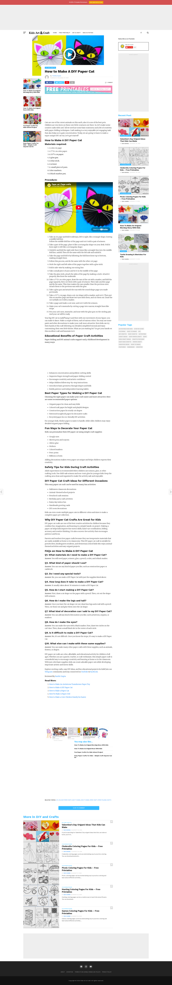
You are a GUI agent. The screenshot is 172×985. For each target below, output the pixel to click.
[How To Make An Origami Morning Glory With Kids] (32, 88)
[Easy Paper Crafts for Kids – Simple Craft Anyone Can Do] (32, 141)
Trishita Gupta (56, 75)
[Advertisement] (86, 17)
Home (55, 32)
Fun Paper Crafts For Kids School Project (30, 126)
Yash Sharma (67, 873)
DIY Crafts (122, 334)
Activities (142, 334)
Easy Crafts (132, 334)
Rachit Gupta (60, 676)
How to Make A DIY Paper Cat (61, 687)
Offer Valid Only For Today (96, 2)
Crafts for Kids (138, 339)
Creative (139, 347)
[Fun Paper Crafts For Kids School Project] (32, 123)
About (63, 972)
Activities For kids (125, 328)
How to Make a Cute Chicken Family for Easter (67, 697)
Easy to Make (76, 800)
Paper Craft (93, 800)
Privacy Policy (106, 972)
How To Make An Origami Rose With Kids (31, 109)
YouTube (84, 672)
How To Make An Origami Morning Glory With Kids (31, 91)
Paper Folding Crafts (104, 800)
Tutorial (122, 331)
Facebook (94, 672)
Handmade (130, 347)
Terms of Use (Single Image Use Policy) (87, 972)
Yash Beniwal (67, 830)
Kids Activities (88, 32)
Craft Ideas (123, 336)
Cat (57, 800)
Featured (122, 347)
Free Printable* (64, 32)
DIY (59, 800)
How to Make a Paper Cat (59, 691)
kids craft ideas (125, 339)
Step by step (139, 328)
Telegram (48, 672)
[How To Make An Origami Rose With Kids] (32, 106)
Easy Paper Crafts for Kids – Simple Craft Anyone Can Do (31, 144)
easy (145, 336)
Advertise (69, 972)
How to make (85, 800)
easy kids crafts (125, 342)
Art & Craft (76, 32)
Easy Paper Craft (66, 800)
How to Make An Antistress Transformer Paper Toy (69, 684)
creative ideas (124, 344)
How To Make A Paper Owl (59, 694)
